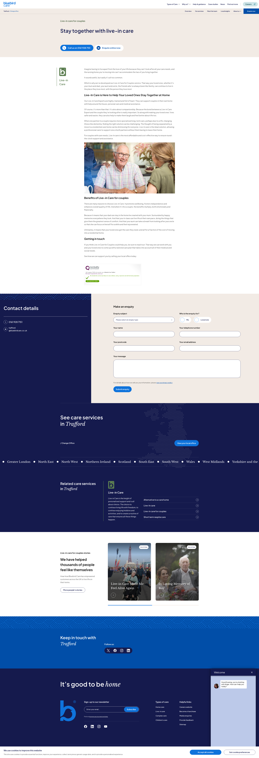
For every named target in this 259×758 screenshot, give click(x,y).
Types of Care (172, 4)
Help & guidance (199, 4)
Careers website (185, 707)
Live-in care (160, 711)
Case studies (213, 4)
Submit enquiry (122, 389)
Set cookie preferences (239, 752)
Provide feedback (186, 720)
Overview (188, 11)
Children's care (161, 720)
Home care (160, 707)
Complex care (161, 716)
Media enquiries (185, 716)
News (222, 4)
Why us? (185, 4)
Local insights (225, 11)
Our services (199, 11)
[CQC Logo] (92, 269)
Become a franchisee (187, 711)
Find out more (232, 4)
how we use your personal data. (98, 716)
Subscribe (131, 709)
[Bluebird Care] (9, 6)
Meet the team (212, 11)
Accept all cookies (206, 752)
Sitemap (182, 724)
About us (236, 11)
